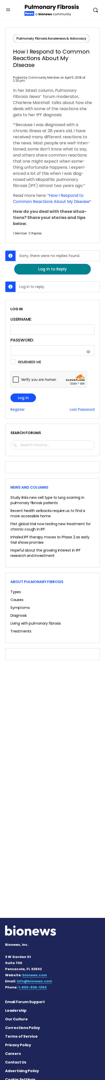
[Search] (96, 10)
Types (15, 591)
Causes (16, 599)
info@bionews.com (34, 981)
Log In (23, 397)
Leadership (16, 1010)
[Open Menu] (8, 9)
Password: (22, 340)
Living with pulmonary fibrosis (35, 623)
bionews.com (34, 975)
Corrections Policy (22, 1027)
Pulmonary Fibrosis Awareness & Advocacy (51, 38)
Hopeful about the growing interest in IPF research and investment (45, 553)
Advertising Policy (22, 1070)
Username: (21, 319)
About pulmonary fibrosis (36, 581)
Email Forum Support (25, 1001)
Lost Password (82, 409)
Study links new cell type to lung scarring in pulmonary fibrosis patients (47, 500)
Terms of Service (21, 1036)
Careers (13, 1053)
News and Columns (29, 487)
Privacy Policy (18, 1045)
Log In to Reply (52, 269)
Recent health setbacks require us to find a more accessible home (47, 513)
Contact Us (15, 1062)
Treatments (20, 631)
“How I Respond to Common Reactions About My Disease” (52, 198)
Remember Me (29, 362)
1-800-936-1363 (32, 987)
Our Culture (16, 1019)
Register (17, 409)
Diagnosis (18, 615)
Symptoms (20, 607)
